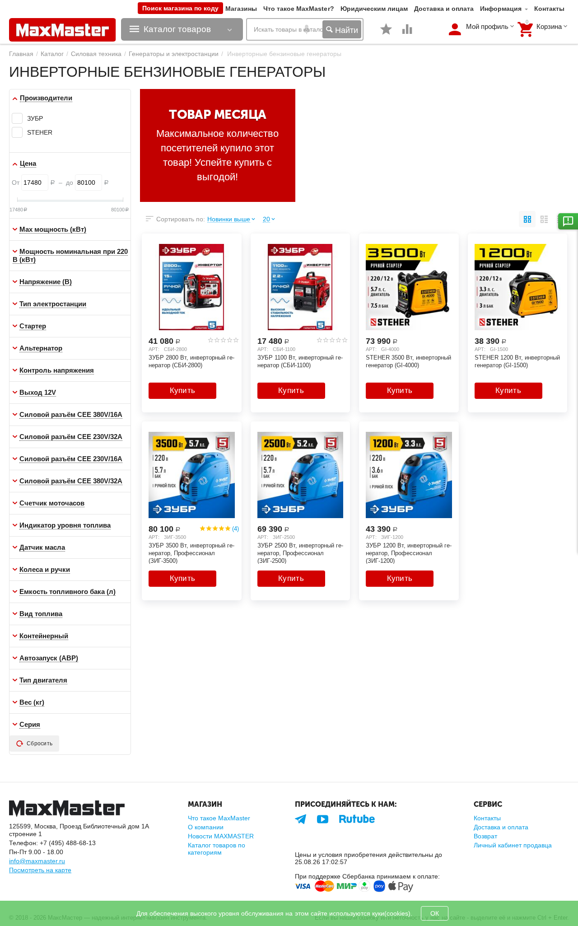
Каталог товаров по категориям (216, 849)
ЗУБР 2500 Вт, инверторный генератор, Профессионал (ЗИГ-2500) (300, 553)
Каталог (52, 53)
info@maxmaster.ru (37, 861)
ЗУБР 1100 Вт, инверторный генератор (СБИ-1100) (300, 361)
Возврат (485, 836)
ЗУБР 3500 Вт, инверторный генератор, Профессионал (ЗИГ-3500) (191, 553)
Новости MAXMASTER (221, 836)
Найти (345, 30)
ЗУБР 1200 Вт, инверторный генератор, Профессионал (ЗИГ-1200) (409, 553)
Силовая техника (96, 53)
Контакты (549, 8)
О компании (206, 827)
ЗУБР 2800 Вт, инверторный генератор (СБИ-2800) (191, 361)
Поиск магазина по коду (180, 8)
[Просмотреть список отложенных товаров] (386, 33)
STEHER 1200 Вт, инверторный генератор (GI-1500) (517, 361)
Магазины (241, 8)
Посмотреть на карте (40, 870)
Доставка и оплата (444, 8)
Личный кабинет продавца (513, 845)
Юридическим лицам (374, 8)
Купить (183, 390)
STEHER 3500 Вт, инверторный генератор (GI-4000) (408, 361)
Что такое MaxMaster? (298, 8)
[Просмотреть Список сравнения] (407, 33)
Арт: (154, 349)
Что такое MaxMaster (219, 818)
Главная (21, 53)
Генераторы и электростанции (174, 53)
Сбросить (39, 743)
